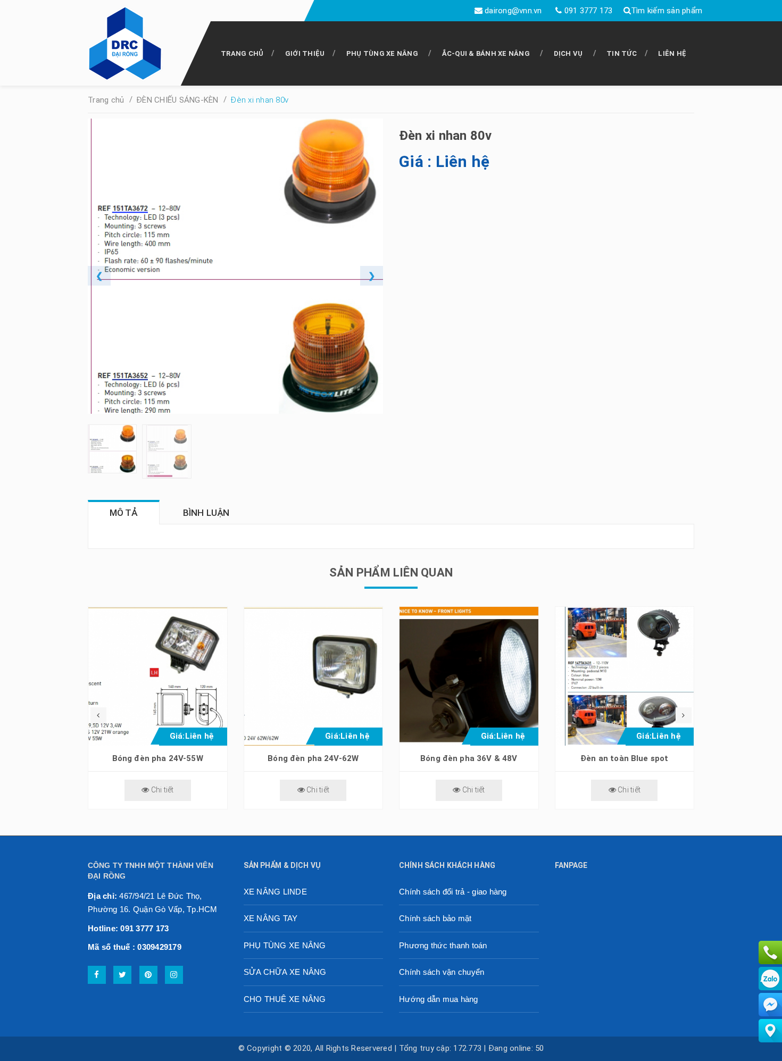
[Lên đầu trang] (750, 1047)
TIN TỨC (621, 53)
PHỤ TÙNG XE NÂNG (382, 53)
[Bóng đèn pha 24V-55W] (157, 676)
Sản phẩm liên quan (391, 572)
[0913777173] (770, 952)
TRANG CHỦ (242, 53)
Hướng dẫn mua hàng (438, 999)
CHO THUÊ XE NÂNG (285, 999)
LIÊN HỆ (672, 53)
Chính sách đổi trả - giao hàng (453, 891)
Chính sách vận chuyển (441, 971)
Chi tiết (161, 790)
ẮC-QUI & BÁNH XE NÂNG (486, 53)
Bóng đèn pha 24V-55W (157, 758)
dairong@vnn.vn (513, 10)
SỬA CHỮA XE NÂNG (285, 971)
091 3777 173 (588, 10)
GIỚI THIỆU (305, 53)
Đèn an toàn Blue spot (624, 758)
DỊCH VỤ (568, 53)
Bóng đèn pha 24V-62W (313, 758)
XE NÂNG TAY (271, 918)
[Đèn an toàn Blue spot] (624, 676)
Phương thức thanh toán (443, 945)
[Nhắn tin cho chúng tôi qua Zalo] (770, 978)
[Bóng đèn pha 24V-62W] (313, 676)
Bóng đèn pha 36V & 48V (468, 758)
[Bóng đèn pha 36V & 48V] (469, 676)
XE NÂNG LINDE (275, 891)
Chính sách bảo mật (435, 918)
